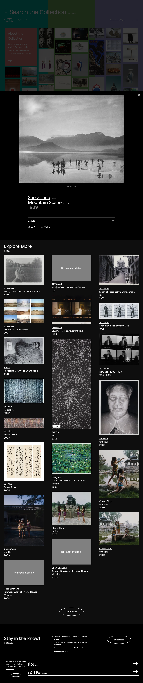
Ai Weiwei (9, 288)
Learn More (10, 669)
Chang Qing (10, 548)
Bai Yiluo (8, 406)
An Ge (7, 367)
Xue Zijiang (39, 197)
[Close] (139, 95)
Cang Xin (56, 477)
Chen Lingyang (11, 588)
